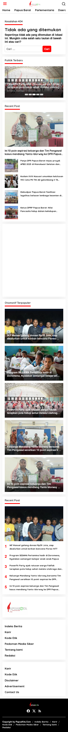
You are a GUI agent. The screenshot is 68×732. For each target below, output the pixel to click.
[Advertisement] (34, 260)
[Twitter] (34, 711)
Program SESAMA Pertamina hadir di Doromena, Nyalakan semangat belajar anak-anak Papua (34, 557)
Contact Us (12, 692)
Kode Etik (11, 638)
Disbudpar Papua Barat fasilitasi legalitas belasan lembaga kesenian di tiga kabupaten (40, 194)
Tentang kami (14, 649)
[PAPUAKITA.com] (34, 3)
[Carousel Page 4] (37, 94)
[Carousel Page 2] (30, 94)
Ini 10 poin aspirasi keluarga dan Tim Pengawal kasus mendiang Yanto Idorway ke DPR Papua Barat (33, 152)
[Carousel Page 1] (26, 94)
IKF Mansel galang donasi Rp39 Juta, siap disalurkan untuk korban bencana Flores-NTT (33, 547)
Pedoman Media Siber (19, 643)
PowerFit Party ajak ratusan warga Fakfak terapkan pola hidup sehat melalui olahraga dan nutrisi (34, 85)
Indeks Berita (13, 626)
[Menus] (4, 3)
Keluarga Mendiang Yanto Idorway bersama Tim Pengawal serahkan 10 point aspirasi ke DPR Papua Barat (35, 577)
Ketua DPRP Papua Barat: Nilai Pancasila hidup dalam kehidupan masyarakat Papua (38, 209)
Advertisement (15, 686)
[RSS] (40, 711)
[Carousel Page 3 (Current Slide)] (34, 94)
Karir (8, 632)
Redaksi (10, 655)
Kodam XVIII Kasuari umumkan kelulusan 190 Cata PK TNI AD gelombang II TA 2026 (41, 178)
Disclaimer (12, 680)
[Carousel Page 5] (41, 94)
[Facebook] (28, 711)
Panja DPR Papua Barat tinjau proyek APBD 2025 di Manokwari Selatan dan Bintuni (40, 162)
